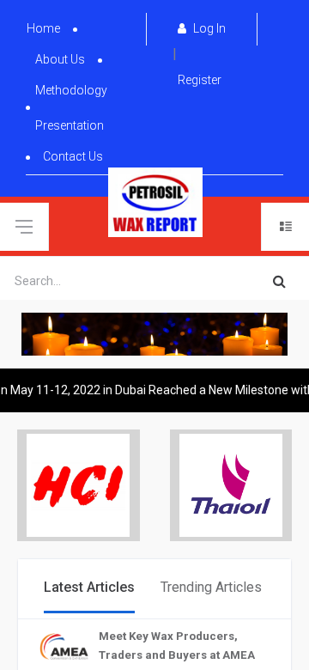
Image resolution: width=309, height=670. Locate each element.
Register (199, 80)
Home (43, 28)
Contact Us (73, 156)
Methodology (71, 90)
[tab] (89, 589)
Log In (208, 28)
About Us (60, 59)
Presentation (69, 125)
